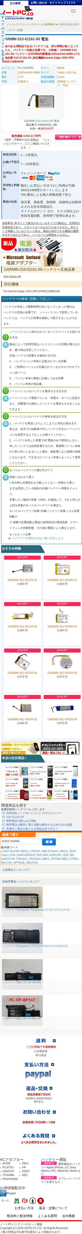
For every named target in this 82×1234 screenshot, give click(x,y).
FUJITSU (8, 1167)
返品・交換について (53, 1208)
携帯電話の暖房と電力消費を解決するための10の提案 (39, 824)
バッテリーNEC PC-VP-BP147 (22, 1018)
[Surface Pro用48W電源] (32, 259)
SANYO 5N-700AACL (14, 858)
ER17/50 (6, 862)
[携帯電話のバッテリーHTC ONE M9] (17, 782)
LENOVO (8, 1171)
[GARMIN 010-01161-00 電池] (41, 102)
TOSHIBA (8, 1175)
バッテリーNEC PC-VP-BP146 (22, 982)
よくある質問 (47, 1216)
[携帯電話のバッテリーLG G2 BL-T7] (41, 794)
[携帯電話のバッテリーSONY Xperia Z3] (66, 782)
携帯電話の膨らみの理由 (21, 820)
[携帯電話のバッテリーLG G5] (41, 782)
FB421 (64, 851)
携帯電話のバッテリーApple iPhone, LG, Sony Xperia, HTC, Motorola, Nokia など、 (61, 1169)
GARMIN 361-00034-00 (62, 673)
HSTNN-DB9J (59, 858)
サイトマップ (57, 2)
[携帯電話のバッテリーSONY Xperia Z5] (41, 771)
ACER (6, 1163)
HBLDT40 (32, 862)
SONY (26, 1171)
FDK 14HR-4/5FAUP (22, 855)
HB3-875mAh (49, 851)
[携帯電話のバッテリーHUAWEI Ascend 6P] (66, 771)
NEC (25, 1175)
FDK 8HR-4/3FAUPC (49, 855)
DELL (25, 1163)
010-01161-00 (12, 276)
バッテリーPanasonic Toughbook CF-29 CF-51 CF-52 (36, 909)
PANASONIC (10, 1179)
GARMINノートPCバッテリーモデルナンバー (34, 813)
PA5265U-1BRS (39, 858)
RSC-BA (68, 855)
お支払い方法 (24, 1208)
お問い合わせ (39, 2)
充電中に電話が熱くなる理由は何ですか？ (32, 828)
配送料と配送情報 (20, 1216)
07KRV (73, 858)
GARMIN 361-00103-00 (22, 580)
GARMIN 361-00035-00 (22, 673)
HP (24, 1167)
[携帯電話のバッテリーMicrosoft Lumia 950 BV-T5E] (66, 794)
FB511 (24, 851)
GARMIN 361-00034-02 (22, 719)
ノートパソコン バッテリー (23, 24)
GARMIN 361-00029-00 (62, 719)
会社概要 (68, 1216)
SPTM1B (18, 862)
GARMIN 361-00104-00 (22, 626)
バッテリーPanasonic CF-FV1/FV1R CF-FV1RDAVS (35, 946)
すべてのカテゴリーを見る (3, 37)
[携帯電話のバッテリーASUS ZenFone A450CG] (17, 794)
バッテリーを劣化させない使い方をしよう (38, 538)
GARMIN (49, 24)
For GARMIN (25, 68)
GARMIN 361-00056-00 (62, 626)
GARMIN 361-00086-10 (62, 580)
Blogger (11, 1193)
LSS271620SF (10, 851)
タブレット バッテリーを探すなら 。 (61, 1180)
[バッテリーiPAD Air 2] (17, 771)
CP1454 (35, 851)
